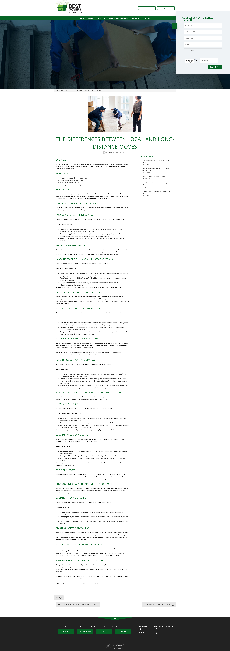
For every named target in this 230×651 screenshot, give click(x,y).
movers (108, 164)
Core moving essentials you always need (73, 178)
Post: (67, 90)
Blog (62, 90)
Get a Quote (147, 8)
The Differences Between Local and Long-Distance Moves (86, 90)
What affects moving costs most (70, 183)
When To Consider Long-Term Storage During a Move (156, 162)
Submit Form (215, 67)
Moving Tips (101, 18)
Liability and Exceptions (85, 631)
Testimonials (136, 18)
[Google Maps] (156, 633)
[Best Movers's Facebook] (156, 629)
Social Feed (66, 631)
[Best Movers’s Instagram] (140, 636)
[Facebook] (140, 629)
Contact (147, 18)
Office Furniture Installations (118, 18)
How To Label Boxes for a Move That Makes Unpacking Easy (155, 170)
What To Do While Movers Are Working (153, 177)
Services (91, 18)
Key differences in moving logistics (71, 180)
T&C (104, 631)
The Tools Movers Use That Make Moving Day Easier (156, 193)
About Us (123, 631)
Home (82, 18)
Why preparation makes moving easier (73, 185)
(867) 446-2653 (166, 8)
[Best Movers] (68, 5)
